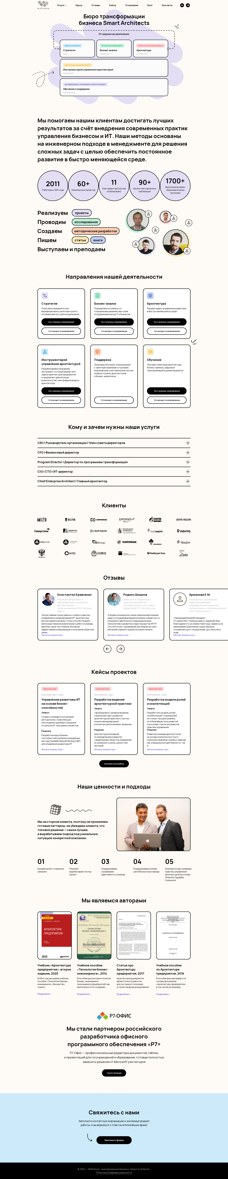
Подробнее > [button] (44, 993)
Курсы (79, 5)
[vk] (182, 5)
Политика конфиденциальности (114, 1172)
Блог (150, 5)
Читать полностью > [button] (52, 635)
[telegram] (188, 5)
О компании (131, 5)
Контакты (167, 5)
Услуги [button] (61, 5)
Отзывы (95, 5)
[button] (61, 331)
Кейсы (112, 5)
